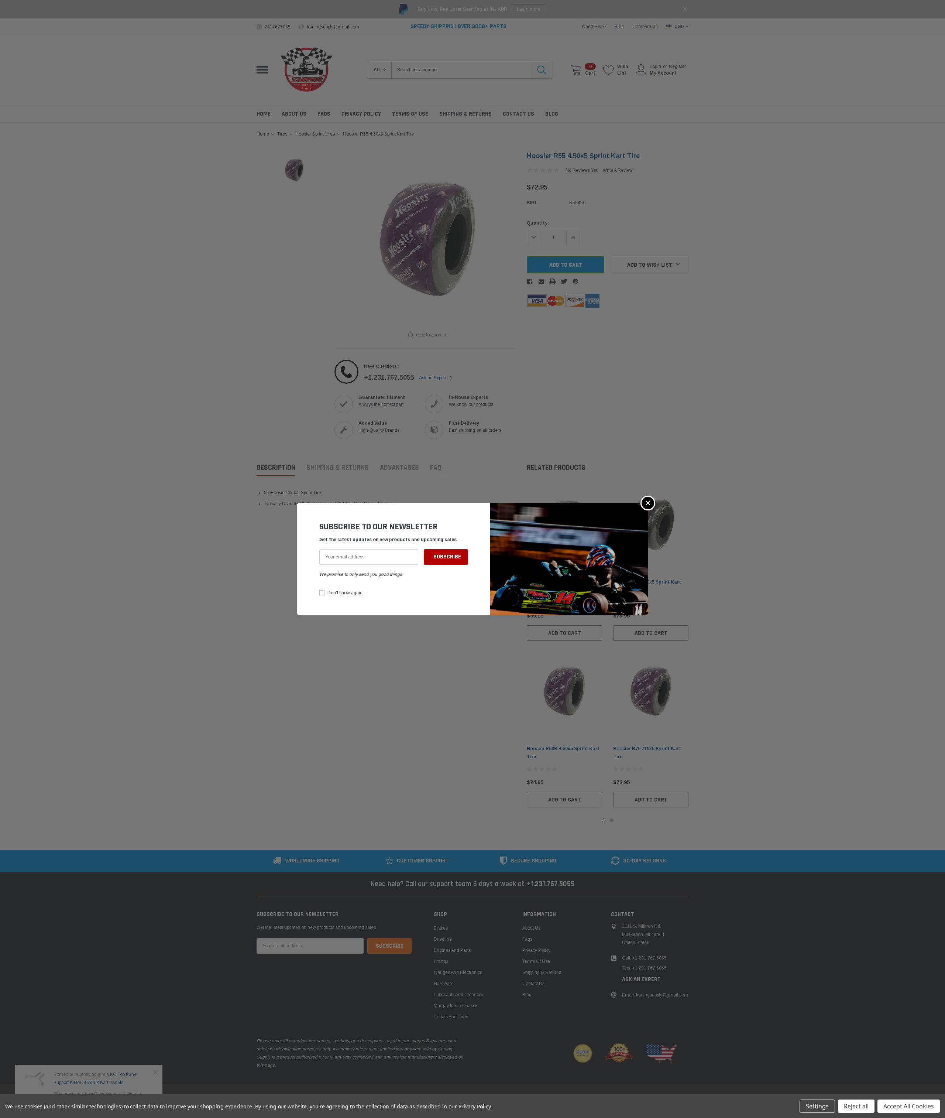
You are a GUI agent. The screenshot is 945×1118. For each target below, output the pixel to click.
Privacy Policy (474, 1106)
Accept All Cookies (908, 1106)
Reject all (856, 1106)
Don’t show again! (345, 592)
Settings (817, 1106)
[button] (647, 503)
